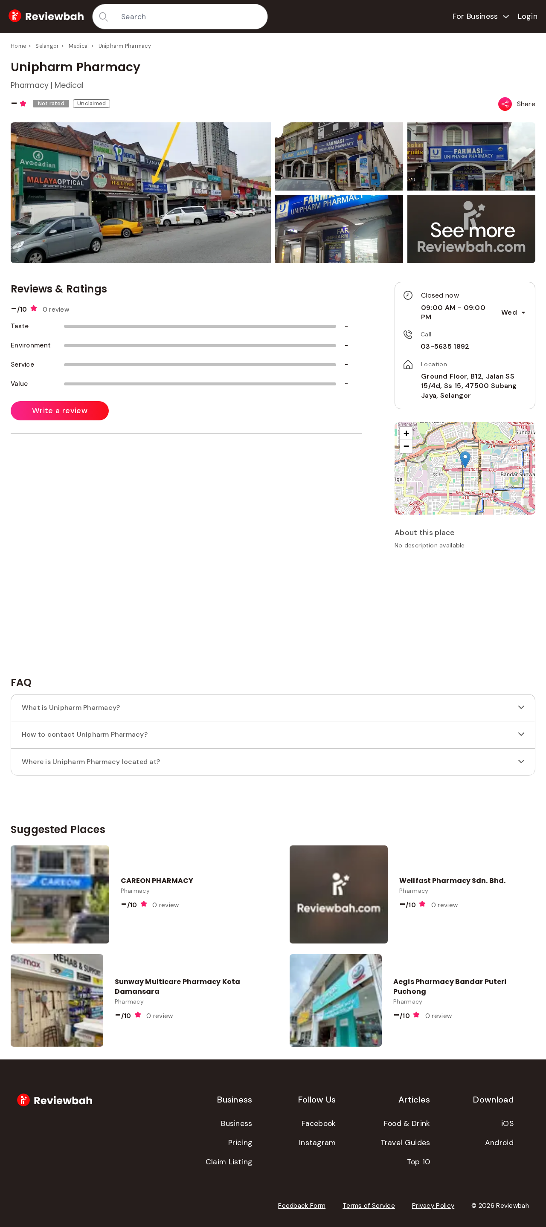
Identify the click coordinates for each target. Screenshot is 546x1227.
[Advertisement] (465, 615)
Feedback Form (301, 1205)
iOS (507, 1123)
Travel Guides (405, 1142)
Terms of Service (369, 1205)
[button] (473, 230)
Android (499, 1142)
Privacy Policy (433, 1205)
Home (18, 46)
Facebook (319, 1123)
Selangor (47, 46)
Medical (79, 46)
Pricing (240, 1142)
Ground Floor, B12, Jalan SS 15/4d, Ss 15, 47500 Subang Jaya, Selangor (469, 386)
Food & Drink (407, 1123)
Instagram (317, 1142)
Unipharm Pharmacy (125, 46)
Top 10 (418, 1161)
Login (528, 16)
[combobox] (191, 16)
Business (236, 1123)
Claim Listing (229, 1161)
